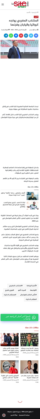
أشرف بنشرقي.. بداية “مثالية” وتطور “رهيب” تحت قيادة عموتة (13, 194)
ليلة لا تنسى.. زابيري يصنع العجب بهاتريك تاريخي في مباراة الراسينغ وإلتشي (14, 204)
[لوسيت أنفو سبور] (20, 4)
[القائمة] (3, 5)
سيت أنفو (21, 290)
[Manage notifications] (4, 415)
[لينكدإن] (26, 35)
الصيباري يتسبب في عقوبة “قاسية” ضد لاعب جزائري (10, 376)
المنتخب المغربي (15, 285)
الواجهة (33, 290)
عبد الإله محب (33, 30)
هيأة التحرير (14, 415)
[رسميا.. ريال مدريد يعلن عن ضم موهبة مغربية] (29, 367)
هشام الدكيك (31, 299)
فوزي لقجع (9, 290)
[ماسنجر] (16, 35)
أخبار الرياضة (31, 285)
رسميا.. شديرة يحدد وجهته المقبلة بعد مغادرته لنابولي (29, 349)
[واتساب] (11, 35)
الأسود (28, 12)
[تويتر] (31, 35)
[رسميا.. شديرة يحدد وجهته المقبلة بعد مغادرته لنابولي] (29, 339)
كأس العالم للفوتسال (28, 294)
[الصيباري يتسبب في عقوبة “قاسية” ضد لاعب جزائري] (10, 367)
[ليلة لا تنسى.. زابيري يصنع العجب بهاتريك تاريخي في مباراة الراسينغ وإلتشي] (32, 206)
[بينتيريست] (21, 35)
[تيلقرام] (6, 35)
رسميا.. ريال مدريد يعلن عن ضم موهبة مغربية (29, 376)
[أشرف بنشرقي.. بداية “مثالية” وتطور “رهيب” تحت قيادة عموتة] (32, 196)
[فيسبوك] (36, 35)
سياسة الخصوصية (24, 415)
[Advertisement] (20, 81)
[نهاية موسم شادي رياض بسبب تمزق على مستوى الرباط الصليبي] (10, 339)
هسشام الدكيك (9, 294)
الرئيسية (34, 12)
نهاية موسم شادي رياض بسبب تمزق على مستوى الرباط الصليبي (11, 350)
